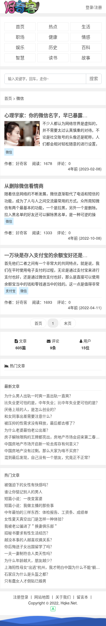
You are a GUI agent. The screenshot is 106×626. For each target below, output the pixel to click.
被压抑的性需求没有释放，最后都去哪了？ (40, 423)
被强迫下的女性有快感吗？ (27, 484)
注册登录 (20, 597)
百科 (86, 47)
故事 (86, 58)
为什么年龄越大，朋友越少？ (29, 560)
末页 (67, 323)
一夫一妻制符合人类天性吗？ (29, 553)
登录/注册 (94, 7)
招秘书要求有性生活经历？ (27, 532)
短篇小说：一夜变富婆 (23, 498)
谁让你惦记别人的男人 (23, 491)
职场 (20, 37)
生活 (86, 26)
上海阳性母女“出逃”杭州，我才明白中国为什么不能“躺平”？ (54, 567)
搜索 (93, 78)
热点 (53, 26)
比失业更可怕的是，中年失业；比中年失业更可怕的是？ (51, 402)
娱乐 (20, 47)
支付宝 (10, 290)
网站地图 (41, 597)
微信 (9, 152)
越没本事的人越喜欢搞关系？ (29, 539)
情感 (86, 37)
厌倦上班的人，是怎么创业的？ (31, 409)
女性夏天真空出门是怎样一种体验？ (34, 519)
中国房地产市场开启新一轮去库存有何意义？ (42, 443)
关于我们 (63, 597)
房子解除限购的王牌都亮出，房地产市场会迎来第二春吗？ (53, 437)
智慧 (20, 58)
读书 (53, 58)
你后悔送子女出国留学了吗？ (29, 546)
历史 (53, 47)
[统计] (53, 609)
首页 (20, 26)
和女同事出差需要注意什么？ (29, 416)
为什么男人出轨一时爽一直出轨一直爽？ (38, 395)
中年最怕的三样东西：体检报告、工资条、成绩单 (46, 512)
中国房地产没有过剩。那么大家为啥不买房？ (42, 450)
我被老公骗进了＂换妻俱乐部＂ (31, 526)
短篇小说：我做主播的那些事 (29, 505)
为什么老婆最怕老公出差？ (27, 430)
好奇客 (21, 163)
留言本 (82, 597)
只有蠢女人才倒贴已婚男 (25, 580)
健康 (53, 37)
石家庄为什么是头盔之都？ (27, 574)
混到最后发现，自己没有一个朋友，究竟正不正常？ (48, 457)
